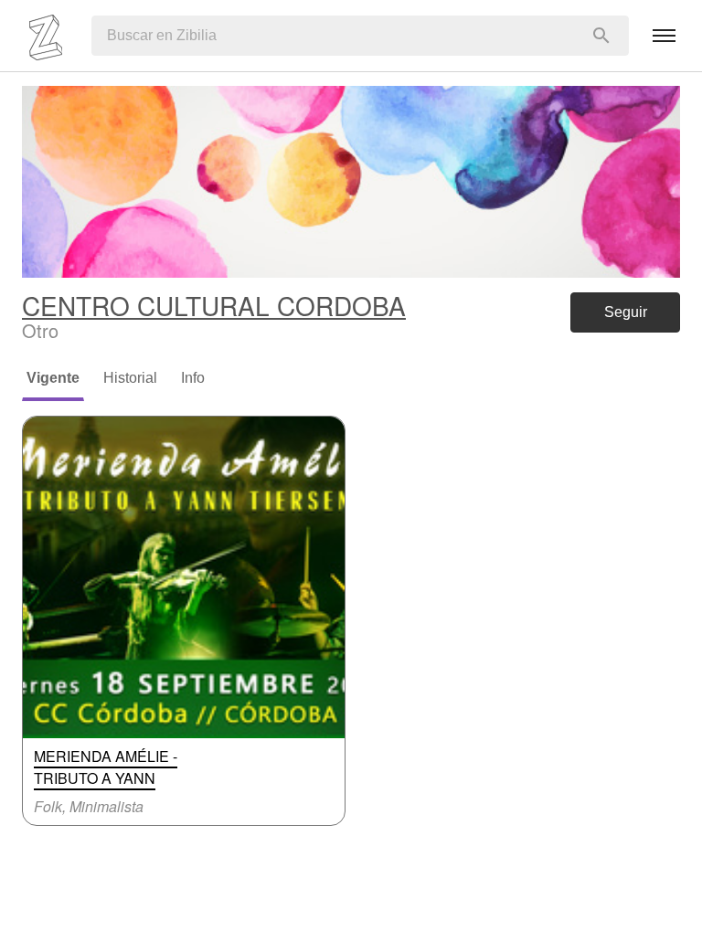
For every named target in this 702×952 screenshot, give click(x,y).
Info (193, 378)
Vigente (53, 378)
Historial (130, 378)
